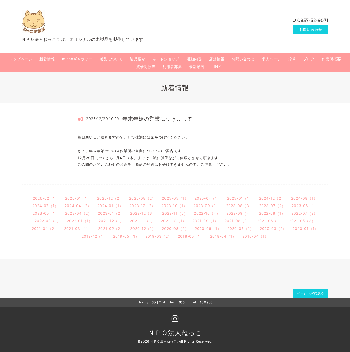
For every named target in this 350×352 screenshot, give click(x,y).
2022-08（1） (272, 213)
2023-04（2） (78, 213)
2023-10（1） (174, 205)
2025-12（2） (110, 198)
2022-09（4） (239, 213)
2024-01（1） (110, 205)
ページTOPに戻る (310, 293)
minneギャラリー (77, 59)
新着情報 (47, 59)
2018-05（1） (191, 236)
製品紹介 (137, 59)
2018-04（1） (223, 236)
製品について (111, 59)
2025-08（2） (142, 198)
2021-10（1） (173, 221)
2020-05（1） (240, 228)
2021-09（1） (205, 221)
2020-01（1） (305, 228)
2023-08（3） (239, 205)
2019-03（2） (158, 236)
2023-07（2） (272, 205)
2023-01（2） (111, 213)
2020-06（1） (208, 228)
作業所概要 (331, 59)
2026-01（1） (78, 198)
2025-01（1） (240, 198)
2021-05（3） (302, 221)
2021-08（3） (237, 221)
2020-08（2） (175, 228)
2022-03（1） (48, 221)
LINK (216, 66)
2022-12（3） (143, 213)
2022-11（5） (175, 213)
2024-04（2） (78, 205)
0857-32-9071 (312, 20)
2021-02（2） (111, 228)
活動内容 (194, 59)
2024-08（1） (304, 198)
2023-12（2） (142, 205)
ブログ (309, 59)
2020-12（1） (143, 228)
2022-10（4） (207, 213)
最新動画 (196, 66)
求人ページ (271, 59)
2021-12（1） (111, 221)
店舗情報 (216, 59)
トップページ (20, 59)
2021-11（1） (142, 221)
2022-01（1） (79, 221)
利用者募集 (172, 66)
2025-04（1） (207, 198)
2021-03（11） (78, 228)
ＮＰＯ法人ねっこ (175, 333)
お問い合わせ (310, 29)
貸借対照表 (146, 66)
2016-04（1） (255, 236)
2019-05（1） (126, 236)
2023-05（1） (46, 213)
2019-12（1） (94, 236)
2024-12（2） (272, 198)
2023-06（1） (305, 205)
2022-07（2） (304, 213)
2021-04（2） (45, 228)
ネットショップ (165, 59)
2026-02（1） (46, 198)
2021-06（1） (270, 221)
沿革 (292, 59)
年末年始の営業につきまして (157, 119)
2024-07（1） (45, 205)
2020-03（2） (273, 228)
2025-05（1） (175, 198)
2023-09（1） (206, 205)
